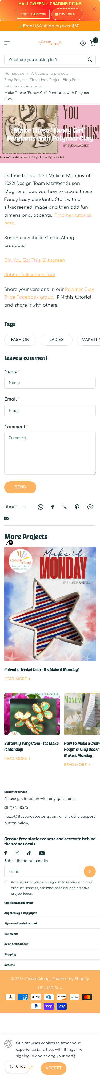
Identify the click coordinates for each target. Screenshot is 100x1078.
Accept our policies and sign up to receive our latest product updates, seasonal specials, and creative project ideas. (52, 888)
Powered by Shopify (70, 979)
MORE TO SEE (7, 43)
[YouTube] (42, 853)
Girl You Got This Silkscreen (34, 260)
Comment (16, 427)
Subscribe (90, 872)
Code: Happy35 (33, 14)
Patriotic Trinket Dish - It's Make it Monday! (50, 618)
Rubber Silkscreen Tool (29, 274)
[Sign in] (83, 43)
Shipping (10, 954)
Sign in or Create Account (20, 923)
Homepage (14, 73)
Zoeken (90, 59)
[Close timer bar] (94, 9)
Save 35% (67, 14)
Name (12, 371)
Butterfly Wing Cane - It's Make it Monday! (32, 731)
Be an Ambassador (16, 944)
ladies (56, 340)
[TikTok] (29, 853)
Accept (54, 1068)
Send (20, 487)
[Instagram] (17, 853)
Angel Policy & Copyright (20, 913)
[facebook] (5, 853)
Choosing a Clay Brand (19, 902)
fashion (20, 340)
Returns (9, 964)
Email (11, 399)
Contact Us (11, 933)
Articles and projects (50, 73)
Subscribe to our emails (26, 861)
